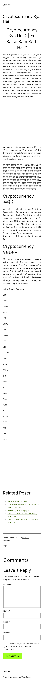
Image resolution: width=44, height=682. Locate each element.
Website (6, 632)
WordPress (26, 677)
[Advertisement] (22, 121)
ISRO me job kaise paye (18, 510)
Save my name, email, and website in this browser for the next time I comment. (22, 646)
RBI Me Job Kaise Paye (18, 501)
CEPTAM (7, 5)
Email (6, 622)
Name (6, 611)
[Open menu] (39, 4)
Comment (8, 584)
